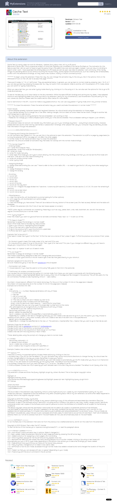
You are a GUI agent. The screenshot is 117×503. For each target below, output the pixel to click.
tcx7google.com (46, 326)
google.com (42, 263)
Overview (16, 14)
